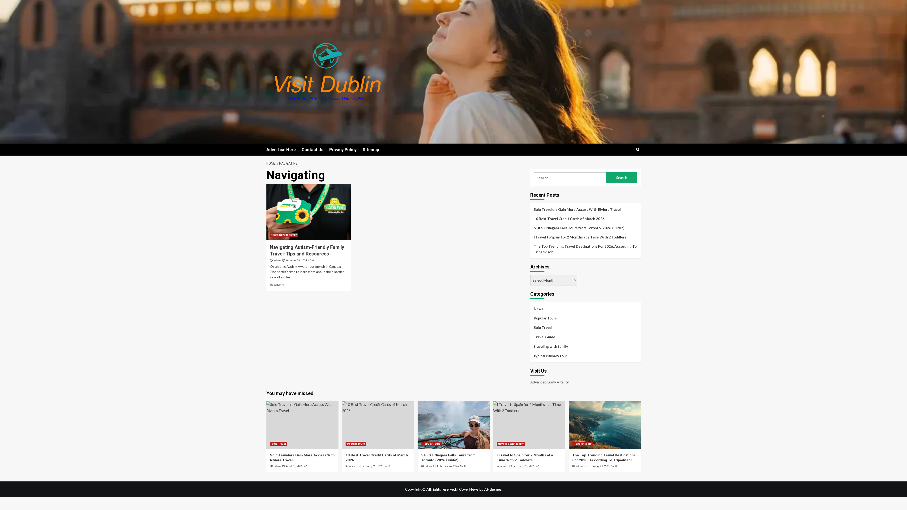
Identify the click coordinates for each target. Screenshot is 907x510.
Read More (277, 285)
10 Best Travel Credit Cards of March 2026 (569, 219)
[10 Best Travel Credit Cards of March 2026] (378, 425)
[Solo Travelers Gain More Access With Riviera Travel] (302, 425)
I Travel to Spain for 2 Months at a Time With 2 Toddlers (580, 237)
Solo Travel (543, 327)
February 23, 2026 (523, 466)
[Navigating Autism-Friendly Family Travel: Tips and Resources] (308, 212)
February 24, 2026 (448, 466)
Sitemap (371, 149)
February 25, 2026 (372, 466)
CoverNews (469, 489)
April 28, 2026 (294, 466)
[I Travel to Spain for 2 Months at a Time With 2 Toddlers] (529, 425)
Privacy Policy (343, 149)
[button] (638, 149)
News (538, 308)
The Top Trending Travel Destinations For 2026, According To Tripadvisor (585, 249)
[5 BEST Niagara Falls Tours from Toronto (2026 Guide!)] (454, 425)
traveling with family (284, 234)
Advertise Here (281, 149)
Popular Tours (545, 318)
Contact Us (312, 149)
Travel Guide (544, 337)
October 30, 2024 (296, 260)
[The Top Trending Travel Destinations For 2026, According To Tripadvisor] (605, 425)
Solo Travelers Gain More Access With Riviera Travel (577, 209)
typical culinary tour (550, 356)
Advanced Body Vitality (549, 382)
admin (277, 260)
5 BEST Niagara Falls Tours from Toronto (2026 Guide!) (579, 228)
